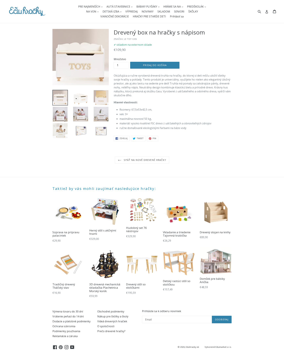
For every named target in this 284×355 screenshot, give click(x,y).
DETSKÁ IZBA (111, 11)
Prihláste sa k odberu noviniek (161, 311)
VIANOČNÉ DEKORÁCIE (114, 16)
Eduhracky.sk (192, 346)
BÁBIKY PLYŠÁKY (147, 6)
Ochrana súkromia (63, 326)
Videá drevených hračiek (112, 321)
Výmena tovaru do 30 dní (67, 311)
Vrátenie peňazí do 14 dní (68, 316)
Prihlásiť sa (177, 16)
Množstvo (120, 59)
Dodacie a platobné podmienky (71, 321)
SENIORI (179, 11)
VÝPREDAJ (131, 11)
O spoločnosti (105, 326)
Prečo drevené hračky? (111, 331)
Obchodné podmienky (110, 311)
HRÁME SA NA (172, 6)
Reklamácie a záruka (65, 336)
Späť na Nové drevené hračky (144, 159)
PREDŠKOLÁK (195, 6)
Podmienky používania (66, 331)
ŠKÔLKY (193, 11)
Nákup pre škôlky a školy (112, 316)
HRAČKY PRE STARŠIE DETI (149, 16)
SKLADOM (163, 11)
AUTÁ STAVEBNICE (118, 6)
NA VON (91, 11)
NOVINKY (148, 11)
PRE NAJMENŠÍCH (89, 6)
